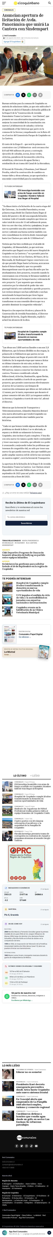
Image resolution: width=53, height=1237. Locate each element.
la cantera (32, 543)
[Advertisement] (26, 686)
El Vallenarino (40, 1186)
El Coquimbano (29, 1196)
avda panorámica (31, 541)
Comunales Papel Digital (11, 1215)
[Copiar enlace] (40, 95)
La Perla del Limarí (20, 1200)
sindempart (8, 545)
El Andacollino (17, 1198)
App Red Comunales (26, 1218)
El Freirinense (17, 1188)
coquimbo (20, 543)
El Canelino (19, 1203)
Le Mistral (37, 1215)
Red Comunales (10, 35)
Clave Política (27, 1215)
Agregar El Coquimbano (12, 42)
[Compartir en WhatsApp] (29, 95)
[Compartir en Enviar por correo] (35, 95)
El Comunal (6, 1196)
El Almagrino (7, 1184)
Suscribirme (26, 523)
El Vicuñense (41, 1196)
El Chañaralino (18, 1184)
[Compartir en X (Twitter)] (23, 95)
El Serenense (17, 1196)
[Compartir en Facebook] (18, 95)
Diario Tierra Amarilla (18, 1186)
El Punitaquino (34, 1200)
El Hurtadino (29, 1198)
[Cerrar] (49, 1233)
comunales (8, 543)
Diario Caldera (31, 1184)
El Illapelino (29, 1203)
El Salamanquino (41, 1203)
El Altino (31, 1186)
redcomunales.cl (8, 1162)
